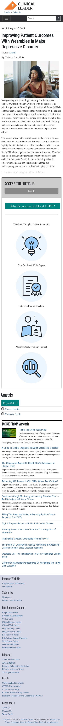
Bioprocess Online (10, 612)
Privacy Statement (12, 722)
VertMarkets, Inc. (27, 719)
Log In (7, 12)
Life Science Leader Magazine (14, 638)
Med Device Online (10, 641)
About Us (6, 707)
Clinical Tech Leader (11, 625)
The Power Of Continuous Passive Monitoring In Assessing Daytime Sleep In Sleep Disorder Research (30, 546)
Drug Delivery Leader (11, 628)
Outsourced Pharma (10, 644)
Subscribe (17, 12)
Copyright (6, 719)
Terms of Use (55, 719)
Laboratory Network (10, 634)
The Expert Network (10, 672)
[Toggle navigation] (6, 18)
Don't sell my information (48, 722)
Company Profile (13, 413)
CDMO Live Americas (11, 686)
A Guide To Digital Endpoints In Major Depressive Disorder (30, 447)
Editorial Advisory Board (13, 669)
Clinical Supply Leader (12, 622)
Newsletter (6, 597)
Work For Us (7, 714)
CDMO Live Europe (10, 689)
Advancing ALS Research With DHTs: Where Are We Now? (30, 481)
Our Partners (7, 586)
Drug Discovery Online (11, 631)
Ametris (12, 52)
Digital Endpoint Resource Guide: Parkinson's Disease (27, 523)
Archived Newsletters (11, 659)
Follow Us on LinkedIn (12, 600)
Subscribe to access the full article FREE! (33, 206)
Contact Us (7, 710)
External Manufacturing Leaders (15, 692)
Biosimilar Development (12, 615)
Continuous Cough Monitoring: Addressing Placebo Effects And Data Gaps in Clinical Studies (30, 498)
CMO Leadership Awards (13, 682)
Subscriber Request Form (29, 722)
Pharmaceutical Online (11, 647)
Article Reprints (9, 662)
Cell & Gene (7, 618)
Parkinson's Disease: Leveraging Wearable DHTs (25, 538)
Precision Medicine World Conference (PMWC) (22, 695)
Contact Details (12, 408)
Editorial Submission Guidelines (15, 666)
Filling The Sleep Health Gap (32, 429)
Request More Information (13, 583)
